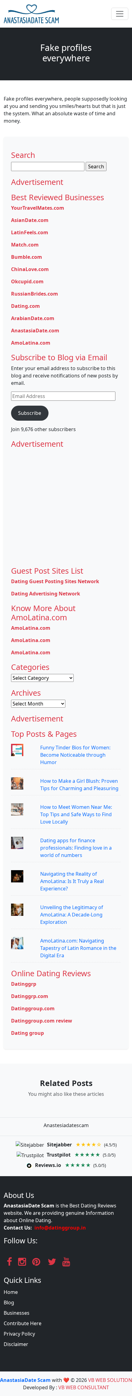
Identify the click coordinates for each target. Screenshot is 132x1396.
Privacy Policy (19, 1333)
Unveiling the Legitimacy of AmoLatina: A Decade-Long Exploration (71, 914)
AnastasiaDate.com (35, 330)
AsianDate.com (30, 220)
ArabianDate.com (32, 318)
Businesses (16, 1313)
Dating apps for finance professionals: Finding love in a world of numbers (76, 848)
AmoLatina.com (30, 342)
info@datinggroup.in (60, 1227)
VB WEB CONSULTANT (83, 1387)
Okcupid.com (27, 281)
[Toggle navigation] (119, 14)
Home (11, 1292)
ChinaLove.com (30, 269)
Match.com (25, 244)
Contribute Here (22, 1323)
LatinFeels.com (29, 232)
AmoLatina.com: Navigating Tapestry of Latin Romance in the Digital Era (78, 948)
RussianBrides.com (34, 293)
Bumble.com (26, 257)
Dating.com (25, 306)
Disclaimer (16, 1344)
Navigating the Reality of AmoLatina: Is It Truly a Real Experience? (72, 881)
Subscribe (29, 413)
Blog (9, 1302)
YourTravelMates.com (37, 208)
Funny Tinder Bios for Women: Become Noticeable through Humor (75, 755)
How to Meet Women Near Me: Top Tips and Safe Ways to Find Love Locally (76, 814)
